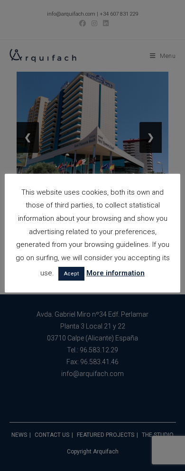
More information (115, 273)
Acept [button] (71, 274)
